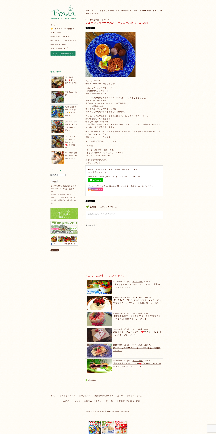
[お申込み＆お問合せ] (64, 54)
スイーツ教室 (123, 11)
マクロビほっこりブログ (104, 11)
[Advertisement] (104, 252)
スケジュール (56, 33)
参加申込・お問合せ (93, 401)
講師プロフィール (58, 44)
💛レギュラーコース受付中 (62, 29)
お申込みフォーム (98, 172)
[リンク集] (54, 251)
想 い (120, 396)
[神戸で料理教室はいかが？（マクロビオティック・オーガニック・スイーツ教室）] (63, 15)
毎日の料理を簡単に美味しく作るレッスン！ (71, 155)
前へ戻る (92, 380)
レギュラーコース (67, 396)
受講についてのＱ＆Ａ (60, 37)
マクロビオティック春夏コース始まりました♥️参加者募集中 (71, 142)
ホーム (88, 11)
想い (63, 40)
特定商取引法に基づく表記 (128, 401)
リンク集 (109, 401)
